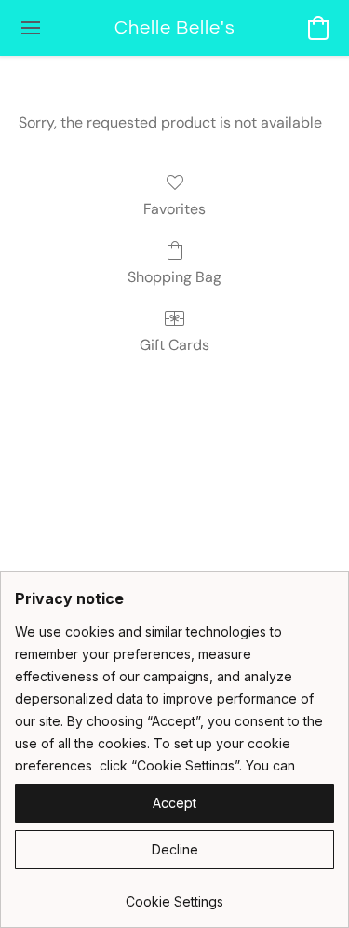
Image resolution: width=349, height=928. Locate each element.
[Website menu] (31, 28)
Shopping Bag (174, 277)
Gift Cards (174, 345)
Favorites (174, 209)
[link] (174, 895)
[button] (175, 28)
